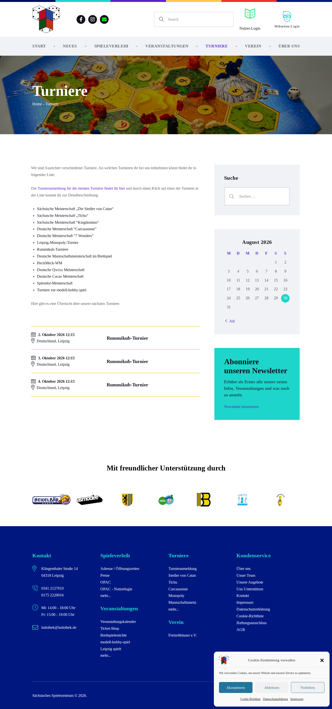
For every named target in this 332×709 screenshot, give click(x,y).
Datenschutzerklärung (275, 699)
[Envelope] (104, 19)
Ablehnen (271, 688)
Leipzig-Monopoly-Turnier (57, 242)
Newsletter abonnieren (241, 407)
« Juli (231, 321)
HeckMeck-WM (49, 263)
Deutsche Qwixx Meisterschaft (60, 270)
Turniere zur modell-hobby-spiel (61, 290)
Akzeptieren (236, 688)
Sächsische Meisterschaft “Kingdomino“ (68, 222)
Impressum (296, 699)
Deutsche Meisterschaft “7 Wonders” (65, 236)
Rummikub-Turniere (52, 249)
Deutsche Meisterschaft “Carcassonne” (66, 229)
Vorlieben (307, 688)
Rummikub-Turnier (127, 338)
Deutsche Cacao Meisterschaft (60, 276)
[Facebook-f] (81, 19)
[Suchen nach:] (257, 196)
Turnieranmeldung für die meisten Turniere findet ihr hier (81, 188)
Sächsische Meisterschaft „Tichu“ (62, 215)
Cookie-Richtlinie (250, 699)
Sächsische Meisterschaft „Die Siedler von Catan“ (75, 209)
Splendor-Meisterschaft (54, 283)
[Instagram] (92, 19)
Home (37, 104)
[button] (322, 660)
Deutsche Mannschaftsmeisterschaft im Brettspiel (74, 256)
